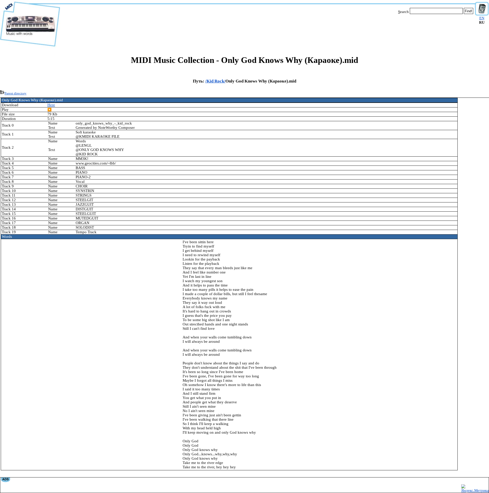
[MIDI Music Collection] (30, 47)
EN (481, 18)
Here (51, 105)
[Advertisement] (267, 30)
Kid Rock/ (216, 81)
